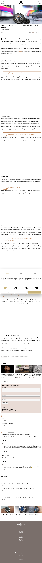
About (21, 525)
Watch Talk (21, 540)
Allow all (34, 292)
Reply (5, 420)
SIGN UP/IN (2, 1)
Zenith (20, 51)
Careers (21, 526)
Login (4, 407)
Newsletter (21, 531)
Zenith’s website (22, 348)
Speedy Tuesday (21, 536)
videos (40, 3)
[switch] (15, 288)
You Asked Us (21, 539)
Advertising (21, 527)
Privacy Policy (21, 559)
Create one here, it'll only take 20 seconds (11, 410)
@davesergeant (13, 354)
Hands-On (21, 537)
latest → (39, 363)
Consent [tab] (7, 273)
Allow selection (21, 292)
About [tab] (35, 273)
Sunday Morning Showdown (21, 542)
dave (5, 423)
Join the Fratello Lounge (21, 524)
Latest (21, 544)
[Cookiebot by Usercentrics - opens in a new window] (36, 270)
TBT (21, 538)
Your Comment (4, 387)
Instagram (21, 549)
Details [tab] (21, 273)
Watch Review (21, 541)
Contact (21, 532)
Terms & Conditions (21, 558)
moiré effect (15, 177)
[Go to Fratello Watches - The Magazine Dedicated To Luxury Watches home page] (21, 1)
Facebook (21, 547)
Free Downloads (21, 529)
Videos (21, 530)
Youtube (21, 550)
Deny (8, 292)
